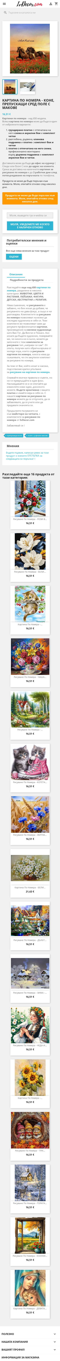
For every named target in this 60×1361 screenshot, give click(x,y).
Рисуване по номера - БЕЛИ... (30, 571)
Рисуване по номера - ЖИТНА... (30, 834)
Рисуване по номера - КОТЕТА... (30, 782)
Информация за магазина (20, 1357)
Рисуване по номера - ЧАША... (30, 677)
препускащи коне (14, 435)
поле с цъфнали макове (38, 435)
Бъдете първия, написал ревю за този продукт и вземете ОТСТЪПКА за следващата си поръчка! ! (27, 455)
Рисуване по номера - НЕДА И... (30, 1045)
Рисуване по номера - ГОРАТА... (30, 1203)
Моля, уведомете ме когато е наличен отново (30, 226)
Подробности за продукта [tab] (27, 280)
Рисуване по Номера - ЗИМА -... (30, 992)
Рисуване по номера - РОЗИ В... (30, 519)
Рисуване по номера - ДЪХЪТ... (30, 940)
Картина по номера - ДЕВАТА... (30, 1308)
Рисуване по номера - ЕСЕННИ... (30, 1255)
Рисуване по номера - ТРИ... (30, 1150)
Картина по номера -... (30, 624)
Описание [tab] (15, 274)
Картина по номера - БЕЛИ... (30, 887)
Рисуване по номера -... (30, 729)
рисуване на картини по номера (30, 372)
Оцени (13, 256)
